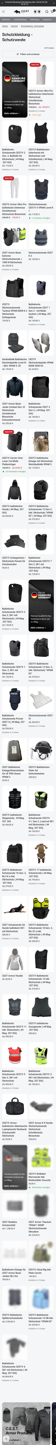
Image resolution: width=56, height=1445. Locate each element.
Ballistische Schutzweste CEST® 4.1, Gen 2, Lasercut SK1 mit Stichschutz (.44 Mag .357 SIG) (41, 821)
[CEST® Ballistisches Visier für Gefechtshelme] (41, 750)
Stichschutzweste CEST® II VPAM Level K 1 (41, 207)
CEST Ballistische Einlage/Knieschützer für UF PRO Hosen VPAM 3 (13, 772)
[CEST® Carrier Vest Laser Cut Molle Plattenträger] (14, 441)
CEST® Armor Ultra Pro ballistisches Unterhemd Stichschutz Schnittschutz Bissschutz (41, 97)
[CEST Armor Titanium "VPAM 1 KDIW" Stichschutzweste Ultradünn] (41, 1205)
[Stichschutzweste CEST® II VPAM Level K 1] (41, 188)
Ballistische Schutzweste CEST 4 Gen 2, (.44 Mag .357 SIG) (39, 408)
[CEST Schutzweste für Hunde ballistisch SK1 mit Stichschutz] (14, 908)
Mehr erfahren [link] (11, 113)
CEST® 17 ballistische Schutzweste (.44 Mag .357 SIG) (40, 873)
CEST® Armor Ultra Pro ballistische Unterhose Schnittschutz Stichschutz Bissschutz (14, 209)
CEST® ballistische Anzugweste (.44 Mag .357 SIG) (40, 1026)
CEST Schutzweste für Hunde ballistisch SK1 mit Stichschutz (13, 928)
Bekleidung (34, 19)
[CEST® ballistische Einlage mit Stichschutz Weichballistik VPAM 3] (41, 441)
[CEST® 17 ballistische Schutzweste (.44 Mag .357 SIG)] (41, 853)
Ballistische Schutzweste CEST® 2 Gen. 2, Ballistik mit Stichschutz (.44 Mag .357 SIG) (13, 156)
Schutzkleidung (20, 19)
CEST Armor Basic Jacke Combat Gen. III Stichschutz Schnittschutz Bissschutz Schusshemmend (13, 411)
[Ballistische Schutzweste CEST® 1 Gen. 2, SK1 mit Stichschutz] (14, 647)
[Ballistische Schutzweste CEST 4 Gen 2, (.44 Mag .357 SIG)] (41, 387)
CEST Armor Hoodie (12, 975)
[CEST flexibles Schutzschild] (14, 1205)
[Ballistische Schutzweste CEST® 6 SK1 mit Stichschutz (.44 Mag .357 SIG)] (14, 1347)
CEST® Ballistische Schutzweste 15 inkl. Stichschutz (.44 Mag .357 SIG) (39, 980)
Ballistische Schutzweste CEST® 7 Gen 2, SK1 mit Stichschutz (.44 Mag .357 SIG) (40, 564)
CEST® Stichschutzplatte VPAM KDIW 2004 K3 (41, 362)
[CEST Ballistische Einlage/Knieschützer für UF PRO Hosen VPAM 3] (14, 750)
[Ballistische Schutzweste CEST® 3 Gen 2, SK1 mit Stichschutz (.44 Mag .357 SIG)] (14, 592)
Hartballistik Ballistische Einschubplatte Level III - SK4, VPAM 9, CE (14, 362)
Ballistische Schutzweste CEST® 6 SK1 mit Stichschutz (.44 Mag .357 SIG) (14, 1368)
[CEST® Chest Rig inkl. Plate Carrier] (41, 1253)
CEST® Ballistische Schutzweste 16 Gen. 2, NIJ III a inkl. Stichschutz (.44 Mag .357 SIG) (14, 876)
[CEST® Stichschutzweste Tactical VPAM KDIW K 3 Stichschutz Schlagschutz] (14, 288)
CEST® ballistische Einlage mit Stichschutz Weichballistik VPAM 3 (41, 461)
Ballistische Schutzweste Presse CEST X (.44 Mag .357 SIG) (13, 720)
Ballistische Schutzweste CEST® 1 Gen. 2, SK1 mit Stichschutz (13, 668)
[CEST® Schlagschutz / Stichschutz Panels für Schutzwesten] (14, 541)
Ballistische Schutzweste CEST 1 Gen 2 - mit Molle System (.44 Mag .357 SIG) (40, 311)
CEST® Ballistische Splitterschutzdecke (12, 1316)
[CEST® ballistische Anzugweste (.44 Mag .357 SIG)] (41, 1007)
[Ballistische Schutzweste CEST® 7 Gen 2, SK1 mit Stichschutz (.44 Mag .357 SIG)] (41, 541)
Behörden (6, 19)
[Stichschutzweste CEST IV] (41, 699)
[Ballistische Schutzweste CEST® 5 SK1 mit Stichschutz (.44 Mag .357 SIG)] (41, 1054)
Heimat (5, 26)
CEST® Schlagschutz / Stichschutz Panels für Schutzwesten (13, 561)
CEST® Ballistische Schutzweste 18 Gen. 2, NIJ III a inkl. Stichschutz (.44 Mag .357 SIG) (41, 931)
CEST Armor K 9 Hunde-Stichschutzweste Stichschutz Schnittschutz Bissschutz (41, 1129)
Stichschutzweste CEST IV (41, 717)
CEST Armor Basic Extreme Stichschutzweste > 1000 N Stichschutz (12, 257)
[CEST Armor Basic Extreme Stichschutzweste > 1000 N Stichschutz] (14, 236)
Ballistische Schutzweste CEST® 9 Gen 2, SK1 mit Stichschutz (13, 1076)
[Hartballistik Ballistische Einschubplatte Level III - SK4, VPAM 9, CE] (14, 343)
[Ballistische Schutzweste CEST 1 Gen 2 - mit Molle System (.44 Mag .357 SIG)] (41, 288)
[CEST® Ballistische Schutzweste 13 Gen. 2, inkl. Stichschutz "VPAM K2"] (41, 647)
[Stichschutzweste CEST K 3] (41, 236)
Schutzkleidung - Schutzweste (32, 26)
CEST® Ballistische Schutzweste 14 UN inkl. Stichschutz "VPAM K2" (41, 1318)
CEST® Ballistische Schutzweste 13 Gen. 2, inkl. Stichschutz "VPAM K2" (41, 668)
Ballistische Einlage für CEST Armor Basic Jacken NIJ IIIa (14, 1273)
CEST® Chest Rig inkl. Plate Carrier (40, 1271)
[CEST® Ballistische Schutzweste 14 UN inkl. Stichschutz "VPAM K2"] (41, 1298)
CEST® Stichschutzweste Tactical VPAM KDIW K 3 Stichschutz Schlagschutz (14, 311)
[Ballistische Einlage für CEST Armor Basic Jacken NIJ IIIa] (14, 1253)
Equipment (47, 19)
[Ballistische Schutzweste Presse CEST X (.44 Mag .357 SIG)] (14, 699)
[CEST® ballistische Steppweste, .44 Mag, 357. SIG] (14, 798)
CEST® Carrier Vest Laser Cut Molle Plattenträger (12, 461)
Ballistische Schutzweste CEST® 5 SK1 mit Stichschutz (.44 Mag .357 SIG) (41, 1076)
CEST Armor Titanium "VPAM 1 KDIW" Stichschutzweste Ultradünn (40, 1227)
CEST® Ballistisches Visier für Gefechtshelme (39, 770)
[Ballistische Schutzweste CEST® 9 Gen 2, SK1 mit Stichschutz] (14, 1054)
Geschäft (14, 26)
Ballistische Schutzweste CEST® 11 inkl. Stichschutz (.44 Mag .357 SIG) (14, 1028)
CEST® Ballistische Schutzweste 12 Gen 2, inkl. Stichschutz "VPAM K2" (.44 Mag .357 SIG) (41, 511)
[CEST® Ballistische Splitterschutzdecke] (14, 1298)
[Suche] (47, 11)
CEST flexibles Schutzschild (9, 1224)
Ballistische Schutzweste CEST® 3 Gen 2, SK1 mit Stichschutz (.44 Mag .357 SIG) (13, 615)
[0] (51, 11)
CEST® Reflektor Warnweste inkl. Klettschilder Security (40, 1177)
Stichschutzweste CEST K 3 (41, 254)
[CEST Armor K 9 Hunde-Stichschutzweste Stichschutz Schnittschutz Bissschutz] (41, 1106)
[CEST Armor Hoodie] (14, 959)
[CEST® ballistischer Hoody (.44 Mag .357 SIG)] (14, 489)
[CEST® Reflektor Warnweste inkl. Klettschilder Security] (41, 1157)
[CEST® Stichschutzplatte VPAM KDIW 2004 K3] (41, 343)
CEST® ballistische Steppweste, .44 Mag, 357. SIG (13, 818)
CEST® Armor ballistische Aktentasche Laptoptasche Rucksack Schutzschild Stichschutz (14, 1129)
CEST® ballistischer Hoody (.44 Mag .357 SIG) (13, 509)
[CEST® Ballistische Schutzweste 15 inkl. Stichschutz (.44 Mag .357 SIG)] (41, 959)
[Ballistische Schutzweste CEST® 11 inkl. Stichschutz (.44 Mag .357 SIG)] (14, 1007)
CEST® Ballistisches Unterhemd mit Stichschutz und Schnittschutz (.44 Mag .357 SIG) (40, 156)
